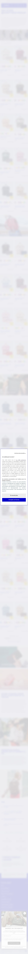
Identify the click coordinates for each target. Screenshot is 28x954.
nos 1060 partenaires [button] (21, 460)
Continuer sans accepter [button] (20, 453)
